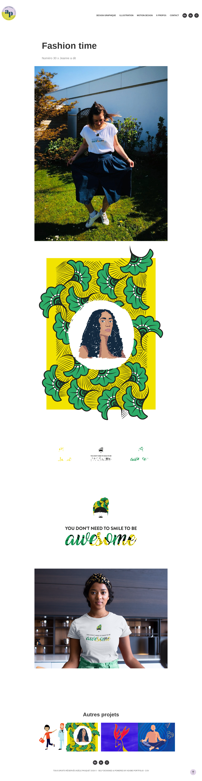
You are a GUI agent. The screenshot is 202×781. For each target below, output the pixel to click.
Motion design (145, 15)
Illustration (126, 15)
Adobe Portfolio (135, 771)
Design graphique (106, 15)
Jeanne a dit (100, 674)
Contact (174, 15)
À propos (161, 15)
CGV (147, 771)
